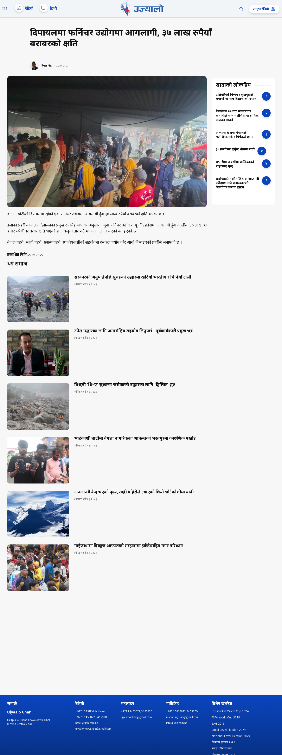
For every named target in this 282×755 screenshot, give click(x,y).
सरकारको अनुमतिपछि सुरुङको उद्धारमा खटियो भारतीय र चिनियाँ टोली (132, 277)
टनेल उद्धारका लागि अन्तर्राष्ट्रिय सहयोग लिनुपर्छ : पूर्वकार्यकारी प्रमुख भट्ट (133, 331)
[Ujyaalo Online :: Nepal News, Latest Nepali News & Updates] (141, 9)
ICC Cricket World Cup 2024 (230, 711)
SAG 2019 (218, 724)
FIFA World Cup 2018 (226, 718)
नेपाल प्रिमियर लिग (222, 749)
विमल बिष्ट (46, 66)
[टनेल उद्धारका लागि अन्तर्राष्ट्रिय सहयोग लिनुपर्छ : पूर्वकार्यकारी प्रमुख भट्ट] (38, 353)
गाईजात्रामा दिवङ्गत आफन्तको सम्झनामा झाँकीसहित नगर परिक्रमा (128, 546)
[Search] (241, 9)
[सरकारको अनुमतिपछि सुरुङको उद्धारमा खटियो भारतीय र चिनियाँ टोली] (38, 299)
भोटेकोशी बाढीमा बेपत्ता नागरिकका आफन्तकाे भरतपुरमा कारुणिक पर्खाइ (135, 438)
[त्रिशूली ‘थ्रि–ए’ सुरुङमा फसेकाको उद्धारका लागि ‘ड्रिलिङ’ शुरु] (38, 406)
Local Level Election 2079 (229, 730)
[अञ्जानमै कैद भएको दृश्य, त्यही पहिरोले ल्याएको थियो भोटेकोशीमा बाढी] (38, 514)
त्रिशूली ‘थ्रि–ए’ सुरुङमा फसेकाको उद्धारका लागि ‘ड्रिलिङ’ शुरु (124, 385)
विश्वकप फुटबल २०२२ (223, 742)
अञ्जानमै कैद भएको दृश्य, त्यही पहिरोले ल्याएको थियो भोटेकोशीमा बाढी (134, 492)
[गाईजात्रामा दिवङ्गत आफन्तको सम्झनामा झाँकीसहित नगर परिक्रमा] (38, 567)
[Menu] (5, 8)
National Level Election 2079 (231, 736)
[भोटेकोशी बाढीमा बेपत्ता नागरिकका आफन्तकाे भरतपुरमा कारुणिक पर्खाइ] (38, 460)
